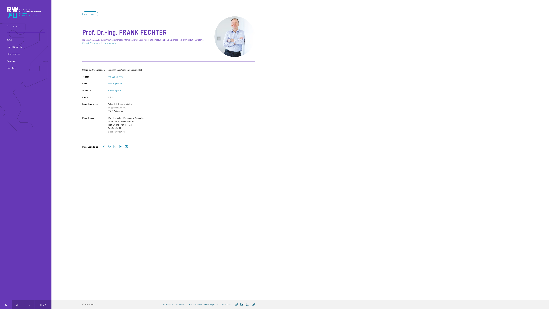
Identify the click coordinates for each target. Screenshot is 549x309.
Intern (43, 304)
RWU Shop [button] (11, 68)
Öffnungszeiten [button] (13, 54)
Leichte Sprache (211, 304)
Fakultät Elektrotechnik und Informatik (99, 43)
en (17, 304)
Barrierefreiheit (195, 304)
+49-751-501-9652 (115, 76)
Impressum (168, 304)
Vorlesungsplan (114, 90)
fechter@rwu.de (115, 83)
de (6, 304)
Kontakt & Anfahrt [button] (15, 46)
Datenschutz (181, 304)
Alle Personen (90, 13)
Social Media (225, 304)
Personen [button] (11, 61)
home (8, 26)
